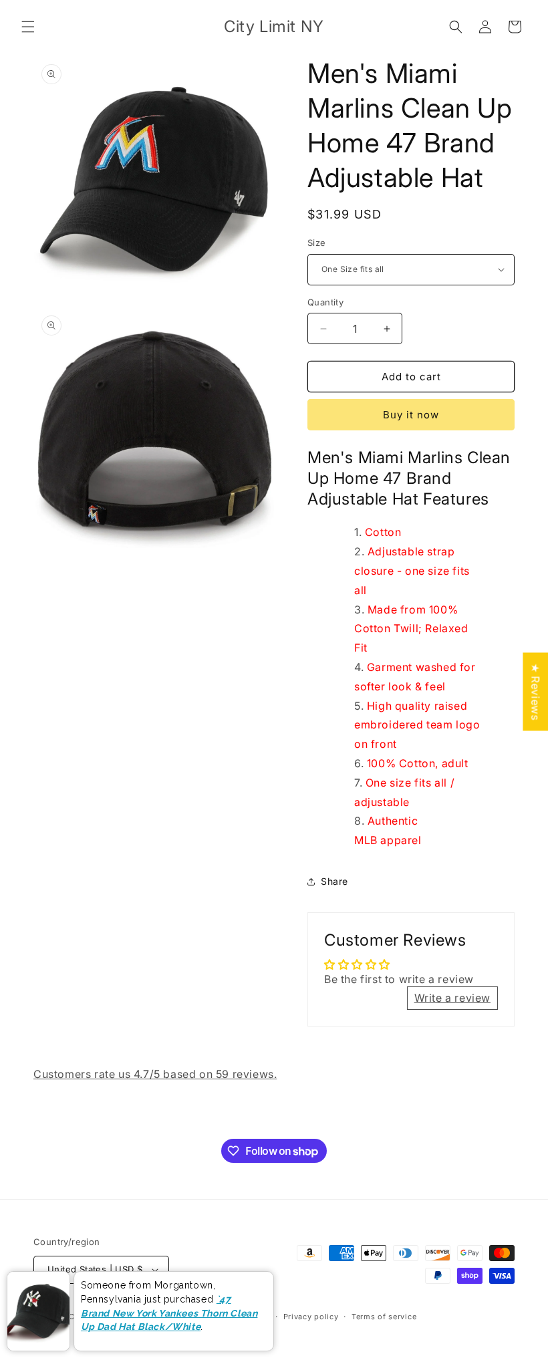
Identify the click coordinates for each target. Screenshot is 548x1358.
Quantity (325, 302)
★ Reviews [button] (535, 691)
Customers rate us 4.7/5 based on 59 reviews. (155, 1074)
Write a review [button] (452, 997)
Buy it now (411, 414)
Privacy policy (311, 1316)
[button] (28, 26)
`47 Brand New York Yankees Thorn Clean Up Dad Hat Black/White (169, 1313)
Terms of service (384, 1316)
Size (316, 242)
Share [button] (334, 881)
